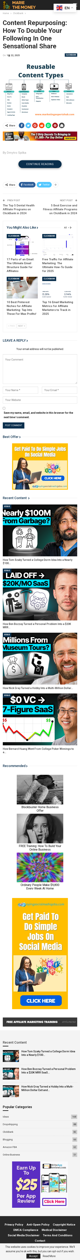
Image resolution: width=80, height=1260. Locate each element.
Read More (49, 1256)
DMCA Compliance (25, 1230)
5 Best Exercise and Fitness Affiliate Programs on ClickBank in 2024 (60, 209)
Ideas (7, 506)
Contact (40, 1240)
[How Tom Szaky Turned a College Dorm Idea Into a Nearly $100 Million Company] (40, 530)
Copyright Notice (64, 1224)
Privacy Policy (14, 1224)
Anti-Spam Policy (38, 1224)
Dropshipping (10, 1124)
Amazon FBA (10, 1147)
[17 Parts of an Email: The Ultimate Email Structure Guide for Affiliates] (22, 245)
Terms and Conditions (57, 1235)
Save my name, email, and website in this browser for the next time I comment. (38, 415)
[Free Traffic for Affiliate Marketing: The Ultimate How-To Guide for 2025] (57, 245)
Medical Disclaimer (54, 1230)
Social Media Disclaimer (23, 1235)
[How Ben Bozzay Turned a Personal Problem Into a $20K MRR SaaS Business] (40, 594)
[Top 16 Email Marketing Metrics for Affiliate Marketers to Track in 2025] (57, 287)
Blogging (8, 1139)
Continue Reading (40, 164)
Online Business (11, 1154)
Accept (33, 1256)
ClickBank (71, 55)
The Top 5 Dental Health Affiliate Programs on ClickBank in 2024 (19, 209)
